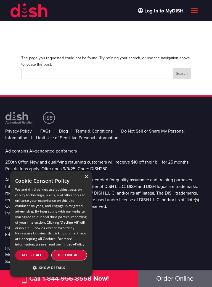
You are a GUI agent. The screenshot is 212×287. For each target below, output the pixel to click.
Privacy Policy (18, 131)
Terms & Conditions (94, 131)
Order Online (175, 279)
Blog (63, 131)
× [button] (86, 177)
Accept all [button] (32, 255)
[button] (51, 268)
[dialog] (51, 224)
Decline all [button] (69, 255)
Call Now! (69, 279)
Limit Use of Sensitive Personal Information (77, 138)
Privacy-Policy (73, 244)
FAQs (45, 131)
